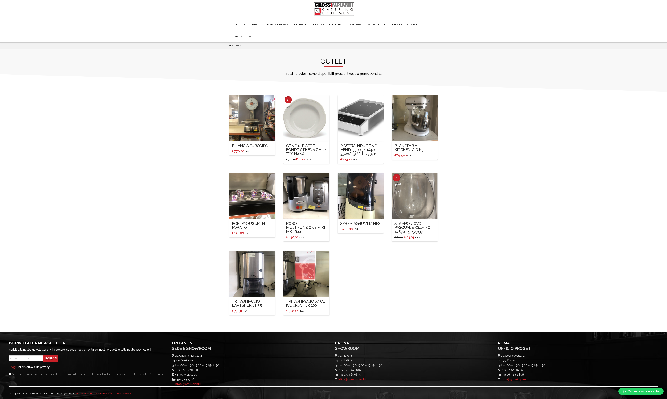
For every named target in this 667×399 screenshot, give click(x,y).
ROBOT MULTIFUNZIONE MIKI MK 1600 (305, 227)
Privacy (107, 393)
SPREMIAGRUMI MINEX (360, 223)
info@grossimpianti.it (188, 384)
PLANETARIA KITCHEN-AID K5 (408, 147)
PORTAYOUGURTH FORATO (248, 225)
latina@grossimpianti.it (352, 379)
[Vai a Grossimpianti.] (230, 46)
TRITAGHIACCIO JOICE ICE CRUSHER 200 (305, 303)
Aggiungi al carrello (254, 135)
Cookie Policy (122, 393)
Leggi (12, 367)
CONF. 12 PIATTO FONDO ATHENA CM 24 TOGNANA (306, 149)
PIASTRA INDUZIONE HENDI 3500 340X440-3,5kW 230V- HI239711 (359, 149)
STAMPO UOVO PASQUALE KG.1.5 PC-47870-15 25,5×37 (412, 227)
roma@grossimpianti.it (515, 379)
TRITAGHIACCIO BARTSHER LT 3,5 (247, 303)
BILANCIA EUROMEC (250, 145)
